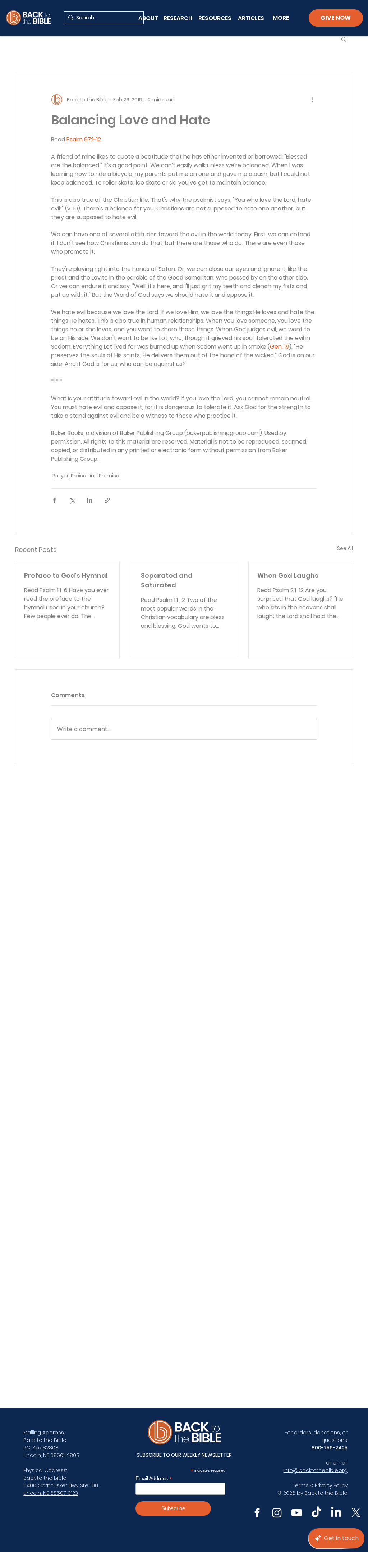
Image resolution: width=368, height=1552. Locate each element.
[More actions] (312, 99)
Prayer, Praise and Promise (85, 475)
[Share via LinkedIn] (89, 500)
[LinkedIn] (336, 1512)
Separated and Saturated (167, 580)
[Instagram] (277, 1512)
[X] (356, 1512)
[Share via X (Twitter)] (72, 500)
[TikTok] (316, 1512)
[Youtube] (296, 1512)
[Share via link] (107, 500)
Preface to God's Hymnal (66, 575)
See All (345, 548)
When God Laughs (287, 575)
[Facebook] (257, 1512)
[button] (343, 39)
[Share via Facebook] (54, 500)
